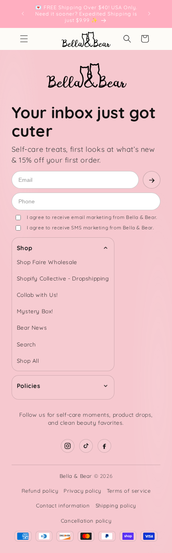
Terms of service (129, 490)
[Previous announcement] (23, 13)
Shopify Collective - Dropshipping (63, 278)
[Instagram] (67, 446)
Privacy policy (82, 490)
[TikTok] (86, 446)
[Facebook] (104, 446)
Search (26, 344)
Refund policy (40, 490)
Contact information (63, 505)
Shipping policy (116, 505)
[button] (24, 39)
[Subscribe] (151, 180)
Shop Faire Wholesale (47, 262)
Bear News (32, 327)
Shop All (28, 360)
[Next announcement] (149, 13)
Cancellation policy (86, 520)
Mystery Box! (35, 311)
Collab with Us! (37, 294)
